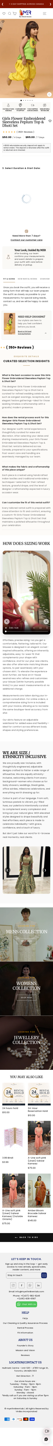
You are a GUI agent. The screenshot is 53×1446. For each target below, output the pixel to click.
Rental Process (25, 1327)
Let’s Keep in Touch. (26, 1259)
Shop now (26, 941)
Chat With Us (29, 1304)
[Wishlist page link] (5, 13)
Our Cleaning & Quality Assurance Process (25, 1323)
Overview (45, 279)
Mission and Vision (25, 1350)
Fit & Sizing (9, 279)
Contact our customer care (26, 240)
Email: (12, 1291)
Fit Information (25, 1332)
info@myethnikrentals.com (29, 1291)
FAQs (25, 1318)
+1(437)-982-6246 (30, 1295)
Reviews (25, 1355)
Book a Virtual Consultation (32, 332)
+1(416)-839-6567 (26, 1298)
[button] (47, 1431)
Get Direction (23, 1375)
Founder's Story (25, 1345)
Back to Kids (28, 1237)
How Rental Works (27, 279)
